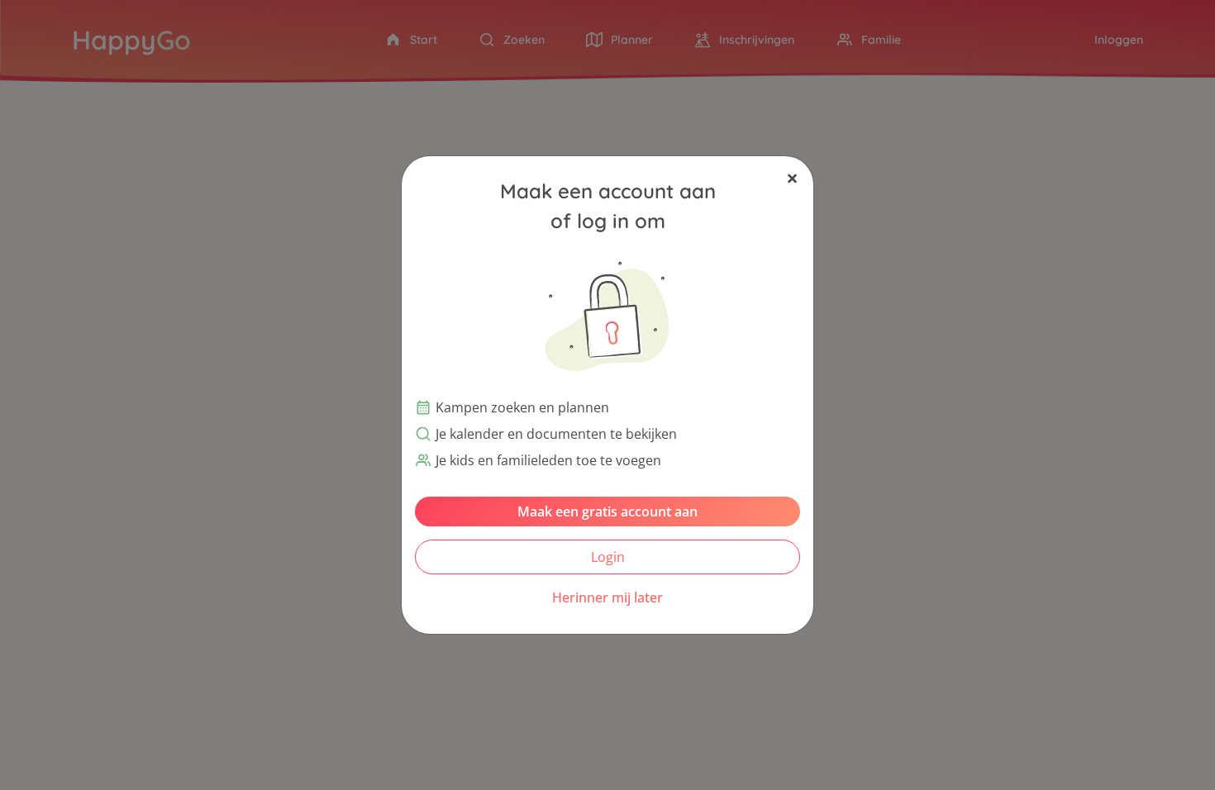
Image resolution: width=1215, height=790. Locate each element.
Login (608, 557)
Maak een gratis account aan (607, 511)
